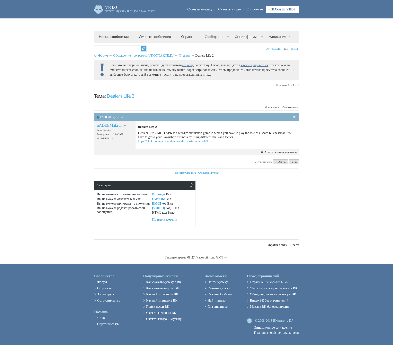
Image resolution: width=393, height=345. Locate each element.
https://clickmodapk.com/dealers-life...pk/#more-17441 (173, 141)
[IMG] (156, 203)
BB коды (158, 194)
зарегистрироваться (254, 65)
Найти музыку (218, 282)
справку (188, 65)
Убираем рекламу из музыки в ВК (273, 288)
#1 (295, 117)
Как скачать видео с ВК (162, 288)
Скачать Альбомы (220, 294)
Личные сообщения (155, 36)
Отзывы (184, 55)
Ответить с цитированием (280, 152)
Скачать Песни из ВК (161, 312)
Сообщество (215, 36)
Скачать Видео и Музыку (164, 319)
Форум (103, 55)
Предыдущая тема (185, 172)
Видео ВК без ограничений (269, 300)
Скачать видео (229, 9)
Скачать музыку (199, 9)
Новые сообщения (114, 36)
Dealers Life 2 (120, 95)
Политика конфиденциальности (276, 332)
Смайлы (158, 199)
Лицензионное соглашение (273, 327)
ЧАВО (101, 318)
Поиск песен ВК (157, 306)
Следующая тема (208, 172)
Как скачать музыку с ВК (163, 282)
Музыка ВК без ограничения (270, 306)
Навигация (277, 36)
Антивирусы (106, 294)
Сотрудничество (108, 300)
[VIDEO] (158, 208)
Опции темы (271, 107)
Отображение (289, 107)
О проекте (255, 9)
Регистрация (273, 48)
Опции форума (247, 36)
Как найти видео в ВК (161, 300)
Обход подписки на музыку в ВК (273, 294)
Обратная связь (277, 245)
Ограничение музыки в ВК (269, 282)
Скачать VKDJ (282, 9)
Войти (294, 48)
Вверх (294, 162)
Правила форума (164, 219)
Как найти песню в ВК (162, 294)
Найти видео (217, 300)
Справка (187, 36)
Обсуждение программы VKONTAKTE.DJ (143, 55)
